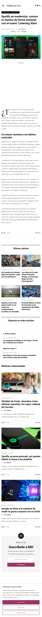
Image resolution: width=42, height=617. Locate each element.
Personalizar (21, 607)
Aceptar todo (21, 602)
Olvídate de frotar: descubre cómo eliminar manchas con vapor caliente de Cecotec (20, 404)
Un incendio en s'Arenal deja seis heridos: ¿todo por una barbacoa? (10, 274)
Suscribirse (21, 564)
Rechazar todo (21, 613)
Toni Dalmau (22, 29)
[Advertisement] (21, 85)
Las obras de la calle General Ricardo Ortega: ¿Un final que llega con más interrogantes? (30, 276)
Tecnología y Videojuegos (10, 12)
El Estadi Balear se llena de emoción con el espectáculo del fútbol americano (31, 306)
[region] (21, 600)
